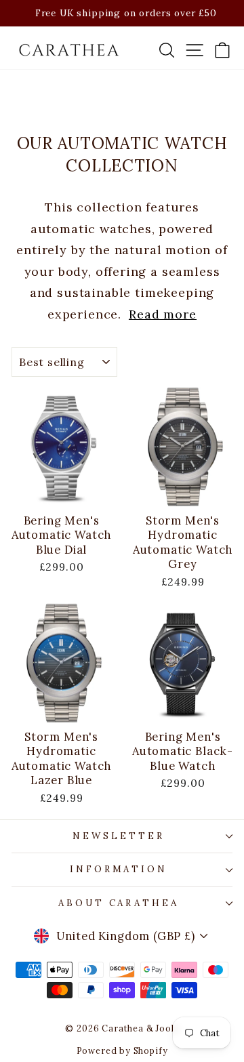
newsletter (119, 836)
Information (119, 869)
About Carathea (119, 903)
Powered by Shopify (122, 1050)
